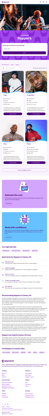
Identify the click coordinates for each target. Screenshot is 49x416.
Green (29, 352)
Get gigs (4, 393)
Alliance (35, 352)
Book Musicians (5, 64)
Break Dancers (6, 250)
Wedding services (29, 397)
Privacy (8, 406)
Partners (4, 377)
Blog (3, 375)
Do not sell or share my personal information (12, 409)
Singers (12, 64)
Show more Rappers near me (24, 170)
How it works (28, 373)
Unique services (29, 395)
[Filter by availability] (11, 68)
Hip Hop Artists (26, 250)
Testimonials (5, 397)
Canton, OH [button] (25, 35)
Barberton (42, 352)
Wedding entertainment (8, 387)
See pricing (8, 203)
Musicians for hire (6, 386)
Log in (26, 386)
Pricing (3, 395)
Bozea (5, 144)
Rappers (17, 64)
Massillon (23, 352)
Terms (3, 406)
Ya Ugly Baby (30, 95)
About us (4, 373)
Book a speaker (6, 384)
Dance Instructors (16, 250)
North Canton (15, 352)
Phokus (29, 144)
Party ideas (28, 375)
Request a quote (29, 377)
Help (26, 382)
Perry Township (6, 352)
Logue (5, 95)
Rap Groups (34, 250)
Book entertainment (7, 382)
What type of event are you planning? (13, 45)
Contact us (28, 384)
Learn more (8, 237)
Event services (29, 393)
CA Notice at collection (7, 408)
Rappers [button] (24, 38)
